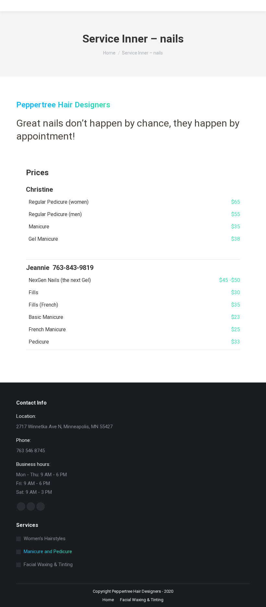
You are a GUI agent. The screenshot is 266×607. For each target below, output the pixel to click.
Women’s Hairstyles (45, 538)
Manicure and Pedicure (48, 551)
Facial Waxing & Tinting (48, 564)
